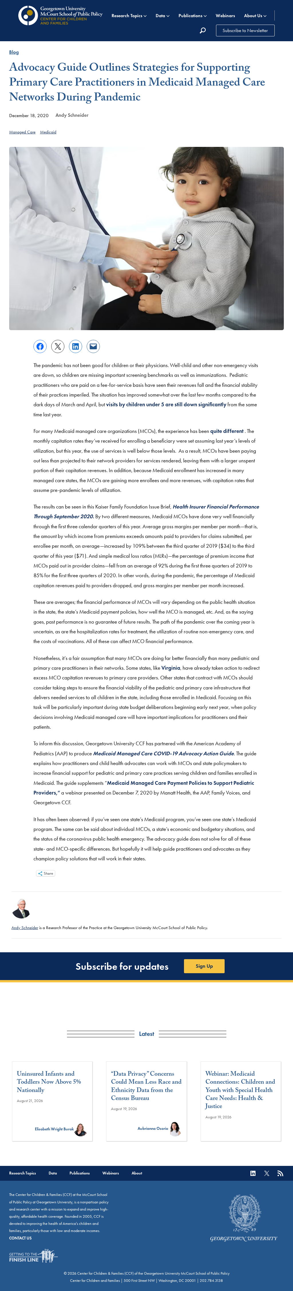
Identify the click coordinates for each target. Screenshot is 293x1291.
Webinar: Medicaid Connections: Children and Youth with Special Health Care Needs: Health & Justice (240, 1091)
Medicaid (48, 132)
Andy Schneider (72, 115)
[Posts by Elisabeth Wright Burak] (81, 1129)
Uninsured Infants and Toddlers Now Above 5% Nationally (49, 1083)
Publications (190, 15)
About (137, 1173)
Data (160, 15)
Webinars (225, 15)
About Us (253, 15)
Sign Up (204, 966)
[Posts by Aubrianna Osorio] (175, 1128)
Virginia (170, 668)
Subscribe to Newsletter (245, 30)
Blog (14, 52)
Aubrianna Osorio (153, 1128)
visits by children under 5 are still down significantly (166, 404)
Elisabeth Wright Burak (54, 1129)
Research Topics (127, 15)
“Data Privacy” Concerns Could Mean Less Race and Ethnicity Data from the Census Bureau (146, 1087)
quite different (227, 431)
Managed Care (22, 132)
